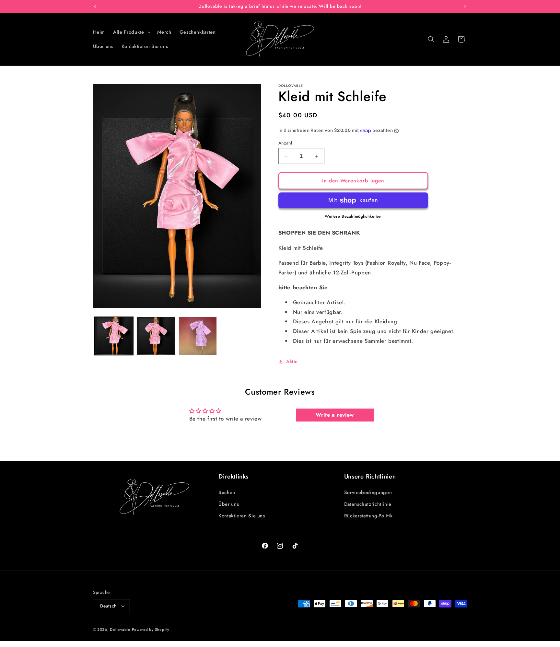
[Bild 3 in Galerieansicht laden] (198, 336)
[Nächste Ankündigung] (465, 6)
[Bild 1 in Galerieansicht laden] (114, 336)
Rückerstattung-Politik (368, 515)
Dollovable (120, 629)
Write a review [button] (335, 415)
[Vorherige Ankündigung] (95, 6)
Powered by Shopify (150, 629)
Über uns (228, 504)
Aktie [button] (292, 361)
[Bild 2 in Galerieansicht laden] (155, 336)
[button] (131, 32)
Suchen (226, 492)
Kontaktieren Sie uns (241, 515)
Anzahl (285, 143)
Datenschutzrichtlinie (367, 504)
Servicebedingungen (368, 492)
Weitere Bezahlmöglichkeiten (353, 217)
